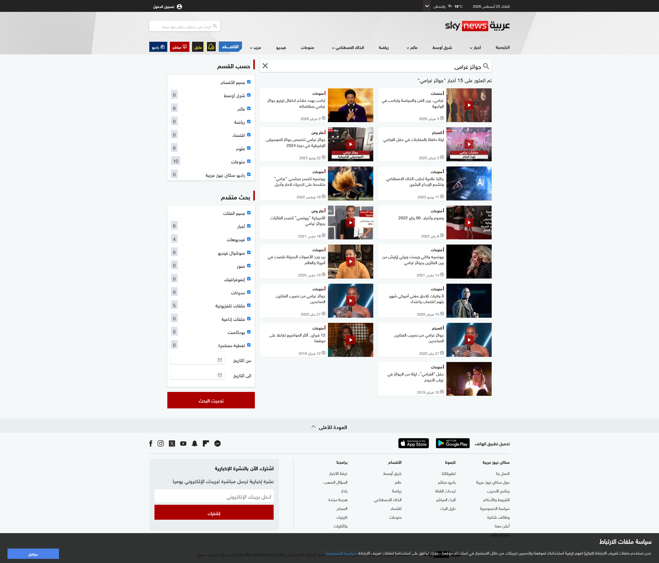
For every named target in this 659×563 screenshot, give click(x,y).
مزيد (257, 47)
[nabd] (217, 443)
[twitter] (172, 443)
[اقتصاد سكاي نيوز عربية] (230, 46)
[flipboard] (206, 443)
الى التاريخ (242, 375)
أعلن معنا (502, 525)
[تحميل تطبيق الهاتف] (433, 443)
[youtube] (183, 443)
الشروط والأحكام (496, 499)
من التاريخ (242, 360)
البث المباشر (446, 499)
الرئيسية (503, 47)
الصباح (342, 508)
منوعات (307, 47)
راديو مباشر (447, 481)
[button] (179, 47)
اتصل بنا (503, 473)
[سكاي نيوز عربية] (477, 26)
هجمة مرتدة (338, 499)
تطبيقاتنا (449, 473)
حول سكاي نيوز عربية (493, 481)
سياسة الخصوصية (495, 508)
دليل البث (448, 508)
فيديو (281, 47)
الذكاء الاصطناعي (350, 47)
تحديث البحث (211, 400)
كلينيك (342, 517)
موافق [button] (33, 553)
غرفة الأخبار (338, 473)
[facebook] (150, 443)
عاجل (198, 47)
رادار (344, 490)
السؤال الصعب (336, 481)
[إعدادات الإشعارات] (211, 46)
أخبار (477, 47)
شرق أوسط (442, 47)
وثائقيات (341, 525)
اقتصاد (396, 508)
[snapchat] (195, 443)
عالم (414, 47)
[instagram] (161, 443)
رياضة (384, 47)
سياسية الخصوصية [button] (341, 552)
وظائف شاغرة (498, 517)
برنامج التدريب (498, 490)
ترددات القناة (445, 490)
